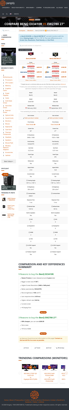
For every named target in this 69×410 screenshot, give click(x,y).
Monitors (8, 121)
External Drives (7, 111)
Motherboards (7, 77)
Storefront (60, 400)
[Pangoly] (7, 2)
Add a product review (31, 118)
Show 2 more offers (30, 80)
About (11, 400)
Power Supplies (6, 94)
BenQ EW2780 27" (55, 58)
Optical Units (9, 115)
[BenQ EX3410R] (30, 54)
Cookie (27, 400)
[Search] (7, 14)
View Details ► (31, 124)
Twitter (35, 402)
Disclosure (63, 84)
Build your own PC (18, 7)
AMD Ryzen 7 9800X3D (11, 199)
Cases (7, 98)
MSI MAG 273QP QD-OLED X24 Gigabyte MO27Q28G (30, 376)
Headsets (8, 137)
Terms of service (36, 400)
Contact (53, 400)
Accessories (9, 152)
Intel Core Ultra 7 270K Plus (10, 207)
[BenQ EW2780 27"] (55, 55)
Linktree (41, 402)
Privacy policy (19, 400)
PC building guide (49, 7)
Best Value (8, 161)
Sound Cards (9, 118)
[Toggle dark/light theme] (3, 14)
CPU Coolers (9, 83)
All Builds (59, 7)
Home (6, 400)
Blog (66, 7)
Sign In (16, 14)
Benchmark (30, 7)
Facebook (28, 402)
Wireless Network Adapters (7, 148)
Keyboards (8, 127)
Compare (39, 7)
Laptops (7, 155)
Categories (5, 7)
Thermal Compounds (7, 133)
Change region (30, 63)
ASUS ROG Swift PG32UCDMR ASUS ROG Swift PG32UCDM (49, 377)
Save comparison (26, 50)
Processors (8, 80)
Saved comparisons (6, 36)
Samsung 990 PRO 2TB (10, 215)
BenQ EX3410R (31, 58)
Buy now (43, 312)
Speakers (8, 140)
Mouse (7, 124)
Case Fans (8, 129)
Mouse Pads (9, 143)
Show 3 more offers (55, 80)
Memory (8, 86)
